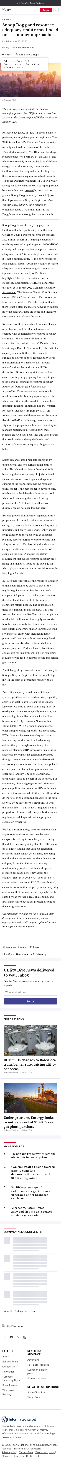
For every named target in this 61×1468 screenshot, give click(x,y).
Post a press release (25, 1311)
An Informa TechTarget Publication (31, 3)
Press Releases (10, 1385)
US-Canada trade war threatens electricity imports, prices (33, 1155)
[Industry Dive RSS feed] (24, 1337)
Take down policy (45, 1452)
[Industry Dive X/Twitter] (18, 1337)
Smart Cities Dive (36, 1392)
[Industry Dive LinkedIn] (5, 1337)
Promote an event (37, 1378)
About (5, 1356)
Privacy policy (9, 1452)
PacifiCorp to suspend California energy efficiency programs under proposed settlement (30, 1193)
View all (8, 1311)
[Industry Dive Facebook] (11, 1337)
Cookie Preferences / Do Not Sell (20, 1456)
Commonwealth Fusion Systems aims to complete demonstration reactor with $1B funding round (33, 1172)
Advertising (33, 1359)
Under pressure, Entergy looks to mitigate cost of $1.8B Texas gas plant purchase (29, 1122)
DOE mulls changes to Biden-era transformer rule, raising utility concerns (30, 1064)
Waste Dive (33, 1397)
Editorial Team (10, 1361)
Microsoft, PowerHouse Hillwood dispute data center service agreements (31, 1211)
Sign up (46, 10)
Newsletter (8, 1371)
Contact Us (8, 1366)
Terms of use (26, 1452)
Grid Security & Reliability (31, 953)
